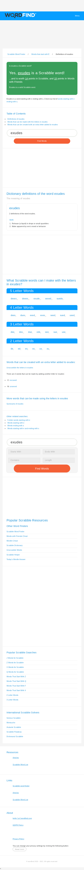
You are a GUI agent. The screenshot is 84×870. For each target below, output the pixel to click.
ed (19, 348)
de (12, 348)
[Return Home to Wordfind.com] (20, 18)
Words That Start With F (16, 686)
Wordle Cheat (12, 541)
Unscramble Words (14, 550)
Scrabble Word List (20, 765)
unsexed (13, 386)
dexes (25, 298)
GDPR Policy (18, 825)
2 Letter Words (12, 695)
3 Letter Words (12, 700)
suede (60, 298)
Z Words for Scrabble (15, 663)
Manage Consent (19, 849)
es (26, 348)
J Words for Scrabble (15, 658)
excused (13, 380)
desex (14, 298)
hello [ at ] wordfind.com (22, 818)
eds (38, 332)
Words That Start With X (16, 690)
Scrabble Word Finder (15, 532)
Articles (16, 758)
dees (13, 315)
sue (55, 332)
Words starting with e (15, 423)
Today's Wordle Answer (16, 559)
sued (62, 315)
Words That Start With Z (16, 677)
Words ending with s (15, 426)
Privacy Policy (18, 839)
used (72, 315)
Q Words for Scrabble (15, 672)
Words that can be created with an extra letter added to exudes (32, 125)
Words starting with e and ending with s (23, 428)
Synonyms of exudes (15, 404)
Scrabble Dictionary (15, 545)
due (30, 332)
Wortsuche (11, 723)
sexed (48, 298)
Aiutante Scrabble (14, 727)
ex (33, 348)
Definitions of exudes (15, 119)
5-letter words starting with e (18, 420)
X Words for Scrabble (15, 667)
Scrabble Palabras (14, 732)
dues (22, 315)
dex (21, 332)
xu (48, 348)
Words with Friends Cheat (17, 536)
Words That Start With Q (16, 681)
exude (37, 298)
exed (32, 315)
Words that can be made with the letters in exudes (27, 122)
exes (42, 315)
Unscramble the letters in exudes (20, 368)
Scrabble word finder (21, 786)
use (64, 332)
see (47, 332)
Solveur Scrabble (14, 718)
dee (12, 332)
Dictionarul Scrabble (15, 736)
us (40, 348)
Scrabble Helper (13, 555)
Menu (77, 16)
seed (52, 315)
